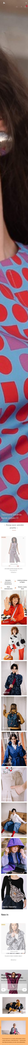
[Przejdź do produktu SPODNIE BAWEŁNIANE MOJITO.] (13, 551)
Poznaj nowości (8, 517)
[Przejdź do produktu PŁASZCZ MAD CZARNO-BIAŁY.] (13, 938)
